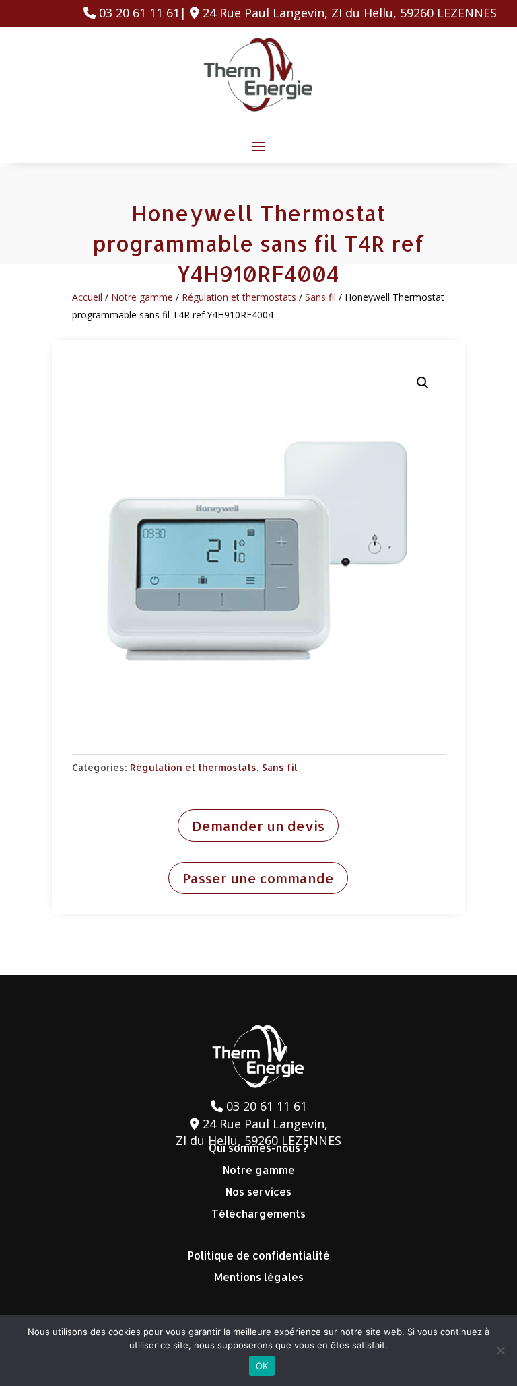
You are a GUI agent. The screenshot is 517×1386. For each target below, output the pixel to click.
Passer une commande (258, 878)
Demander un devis (258, 825)
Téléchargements (258, 1213)
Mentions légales (259, 1277)
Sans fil (320, 297)
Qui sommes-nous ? (258, 1147)
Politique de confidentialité (259, 1255)
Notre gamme (142, 297)
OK (262, 1365)
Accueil (87, 297)
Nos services (258, 1191)
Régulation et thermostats (239, 297)
